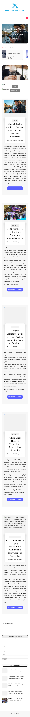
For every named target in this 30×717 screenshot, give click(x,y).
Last (4, 651)
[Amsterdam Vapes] (15, 7)
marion (21, 140)
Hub (11, 536)
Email (4, 654)
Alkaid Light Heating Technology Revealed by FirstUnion (15, 444)
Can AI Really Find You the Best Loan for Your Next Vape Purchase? (15, 31)
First (4, 646)
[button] (13, 41)
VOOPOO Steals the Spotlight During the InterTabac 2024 (15, 699)
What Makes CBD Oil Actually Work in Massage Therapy (15, 684)
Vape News (15, 225)
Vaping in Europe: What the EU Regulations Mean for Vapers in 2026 (16, 670)
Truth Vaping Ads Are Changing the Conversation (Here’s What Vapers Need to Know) (16, 677)
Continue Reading (15, 188)
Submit (4, 659)
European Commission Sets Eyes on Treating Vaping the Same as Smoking (15, 336)
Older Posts (8, 623)
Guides (15, 120)
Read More (15, 38)
